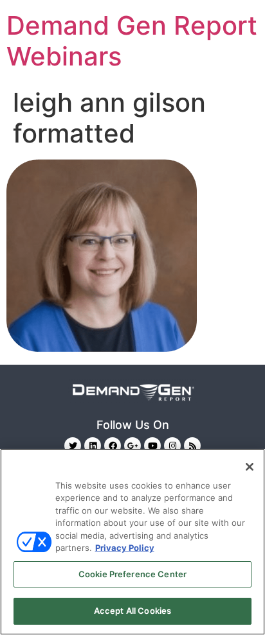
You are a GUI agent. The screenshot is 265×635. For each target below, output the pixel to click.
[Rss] (192, 445)
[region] (132, 542)
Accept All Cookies (132, 610)
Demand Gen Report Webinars (131, 41)
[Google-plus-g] (132, 445)
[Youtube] (152, 445)
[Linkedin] (92, 445)
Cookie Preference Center (132, 574)
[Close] (249, 467)
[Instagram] (172, 445)
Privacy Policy (124, 548)
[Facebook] (112, 445)
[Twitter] (72, 445)
